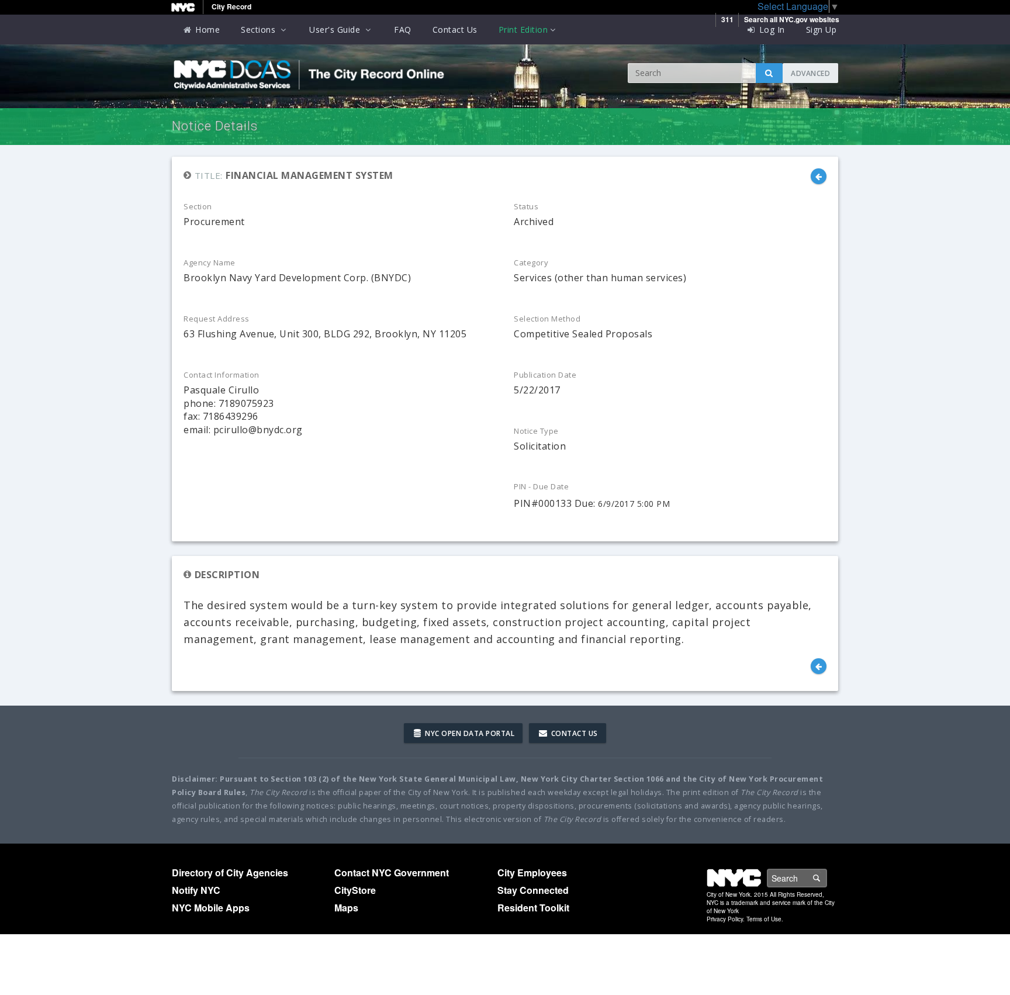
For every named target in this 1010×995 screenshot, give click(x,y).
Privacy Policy (725, 919)
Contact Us (455, 29)
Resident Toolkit (533, 907)
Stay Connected (533, 890)
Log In (770, 29)
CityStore (355, 890)
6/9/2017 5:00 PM (634, 503)
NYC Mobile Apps (211, 907)
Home (206, 29)
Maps (346, 907)
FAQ (402, 29)
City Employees (532, 872)
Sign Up (821, 29)
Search (826, 878)
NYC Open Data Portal (469, 733)
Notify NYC (196, 890)
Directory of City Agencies (230, 872)
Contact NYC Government (391, 872)
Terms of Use (763, 919)
